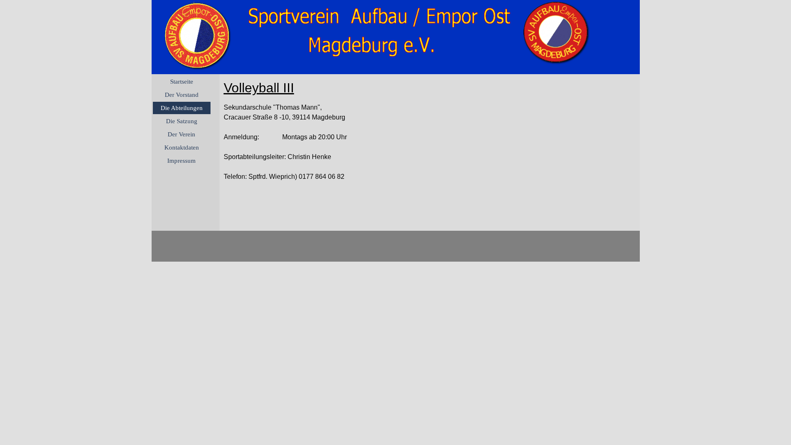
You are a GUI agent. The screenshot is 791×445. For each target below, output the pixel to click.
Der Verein (181, 134)
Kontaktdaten (181, 147)
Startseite (181, 81)
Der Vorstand (182, 94)
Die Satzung (181, 121)
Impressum (181, 160)
